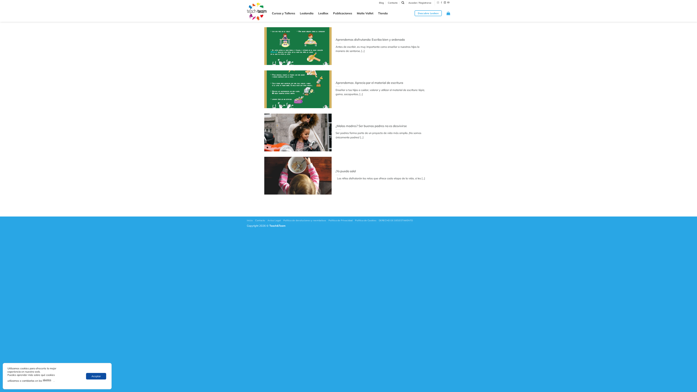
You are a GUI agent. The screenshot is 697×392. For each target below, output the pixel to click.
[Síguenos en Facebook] (441, 2)
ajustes (47, 379)
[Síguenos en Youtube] (448, 2)
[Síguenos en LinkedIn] (445, 2)
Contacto (393, 2)
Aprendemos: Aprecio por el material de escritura (369, 83)
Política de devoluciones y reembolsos (304, 220)
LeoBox (323, 13)
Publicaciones (342, 13)
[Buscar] (403, 2)
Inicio (250, 220)
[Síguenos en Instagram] (438, 2)
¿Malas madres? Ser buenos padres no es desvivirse (371, 126)
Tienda (383, 13)
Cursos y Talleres (283, 13)
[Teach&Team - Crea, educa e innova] (256, 11)
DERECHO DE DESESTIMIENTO (396, 220)
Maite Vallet (365, 13)
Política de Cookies (365, 220)
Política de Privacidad (341, 220)
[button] (419, 2)
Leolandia (306, 13)
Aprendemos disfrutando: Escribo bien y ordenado (370, 39)
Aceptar (96, 376)
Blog (381, 2)
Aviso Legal (274, 220)
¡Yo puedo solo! (346, 171)
